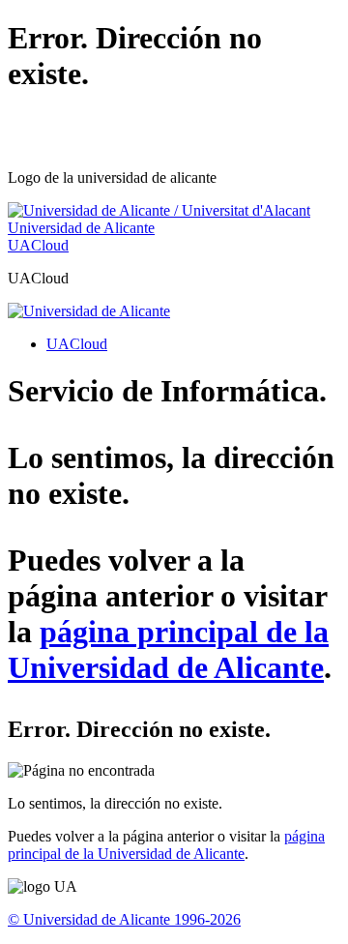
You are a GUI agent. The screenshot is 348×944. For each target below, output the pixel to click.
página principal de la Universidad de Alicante (168, 649)
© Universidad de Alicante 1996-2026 (124, 919)
